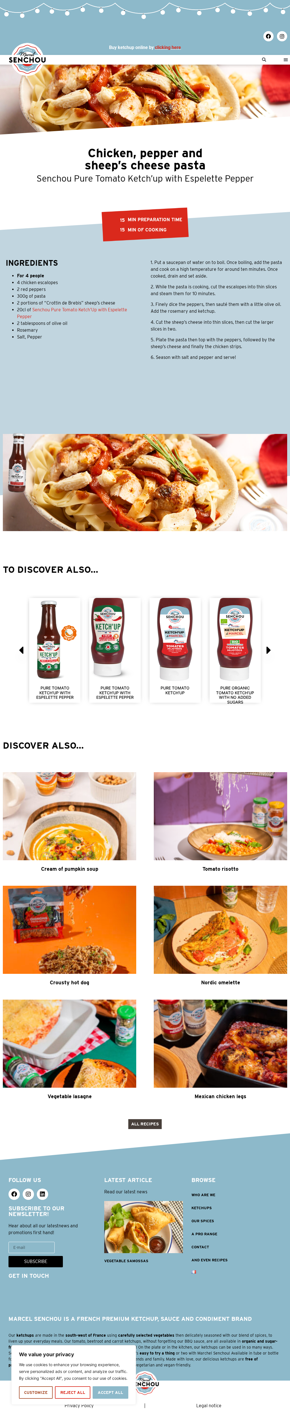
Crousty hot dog (69, 982)
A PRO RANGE (204, 1234)
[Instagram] (282, 36)
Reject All (72, 1392)
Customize (36, 1392)
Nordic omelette (220, 982)
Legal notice (208, 1405)
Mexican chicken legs (220, 1096)
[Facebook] (268, 36)
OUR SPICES (202, 1221)
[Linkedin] (42, 1194)
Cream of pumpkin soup (69, 869)
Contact (200, 1247)
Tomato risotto (220, 869)
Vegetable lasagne (70, 1096)
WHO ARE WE (203, 1195)
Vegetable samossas (126, 1261)
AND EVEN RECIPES (209, 1260)
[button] (264, 60)
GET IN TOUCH (28, 1275)
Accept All (110, 1392)
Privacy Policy (79, 1405)
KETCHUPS (201, 1208)
